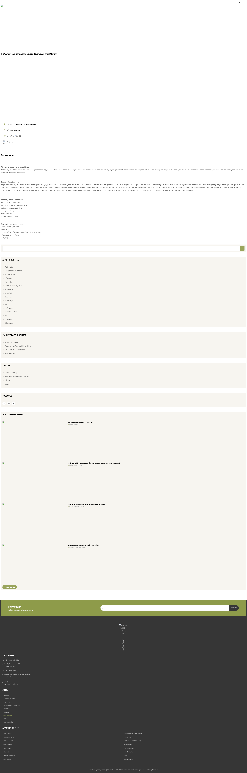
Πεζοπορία (10, 142)
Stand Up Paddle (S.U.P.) (13, 286)
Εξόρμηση (8, 319)
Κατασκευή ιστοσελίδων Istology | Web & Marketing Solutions (139, 770)
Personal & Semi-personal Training (17, 376)
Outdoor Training (11, 373)
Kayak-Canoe (9, 282)
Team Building (10, 353)
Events (6, 712)
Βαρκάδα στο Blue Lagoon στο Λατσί (80, 422)
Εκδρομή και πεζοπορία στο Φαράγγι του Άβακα (83, 545)
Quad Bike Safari (11, 312)
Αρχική (118, 30)
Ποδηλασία (9, 308)
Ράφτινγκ (8, 278)
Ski (6, 315)
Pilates (7, 380)
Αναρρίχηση (9, 301)
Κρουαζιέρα (9, 289)
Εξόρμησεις (127, 30)
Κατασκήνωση (10, 274)
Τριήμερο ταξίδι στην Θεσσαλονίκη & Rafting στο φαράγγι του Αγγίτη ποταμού (94, 463)
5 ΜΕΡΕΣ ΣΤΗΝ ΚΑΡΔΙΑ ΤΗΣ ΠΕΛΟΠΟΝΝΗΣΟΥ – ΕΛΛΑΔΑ (86, 504)
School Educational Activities (15, 350)
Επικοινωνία (8, 722)
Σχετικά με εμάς (9, 698)
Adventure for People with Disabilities (18, 346)
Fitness (6, 708)
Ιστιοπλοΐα (9, 293)
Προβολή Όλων (10, 587)
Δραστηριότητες (9, 702)
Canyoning (8, 297)
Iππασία (7, 304)
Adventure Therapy (11, 342)
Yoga (7, 384)
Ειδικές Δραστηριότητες (12, 705)
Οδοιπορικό (9, 323)
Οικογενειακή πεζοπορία (13, 271)
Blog (5, 718)
